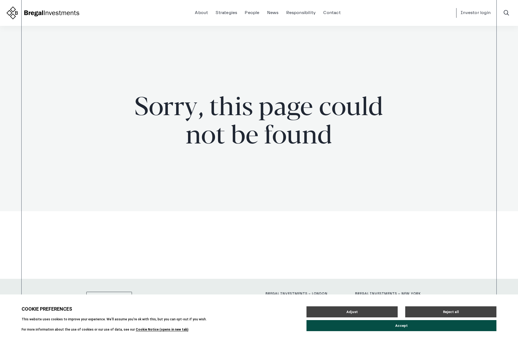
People (252, 13)
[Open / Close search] (506, 13)
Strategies (226, 13)
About (201, 13)
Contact (331, 13)
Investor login (475, 13)
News (273, 13)
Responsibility (301, 13)
